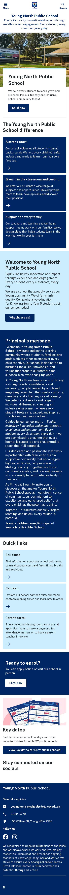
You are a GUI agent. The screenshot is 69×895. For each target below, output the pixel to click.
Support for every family (24, 217)
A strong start (16, 142)
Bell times (13, 555)
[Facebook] (5, 838)
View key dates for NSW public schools (34, 750)
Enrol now (18, 107)
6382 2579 (18, 814)
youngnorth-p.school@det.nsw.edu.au (35, 806)
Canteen (12, 588)
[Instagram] (15, 838)
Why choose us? (19, 317)
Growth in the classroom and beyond (32, 179)
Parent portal (16, 618)
